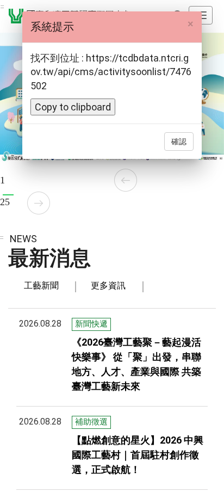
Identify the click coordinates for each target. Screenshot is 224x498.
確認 (178, 141)
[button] (125, 180)
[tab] (41, 286)
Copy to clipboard (73, 107)
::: (2, 6)
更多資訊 (108, 285)
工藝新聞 (41, 285)
